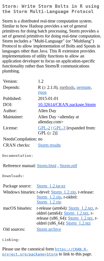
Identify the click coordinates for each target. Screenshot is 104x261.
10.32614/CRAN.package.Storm (67, 104)
